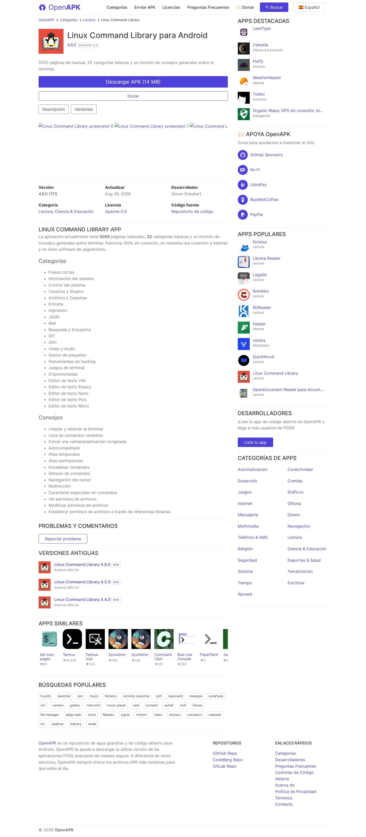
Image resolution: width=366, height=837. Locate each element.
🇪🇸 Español (309, 7)
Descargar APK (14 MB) (133, 82)
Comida (295, 480)
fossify (45, 696)
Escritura (296, 582)
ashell (169, 705)
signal (125, 715)
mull (183, 705)
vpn (80, 696)
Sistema (245, 571)
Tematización (300, 571)
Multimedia (248, 526)
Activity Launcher (136, 696)
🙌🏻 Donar (245, 7)
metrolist (93, 705)
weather (58, 724)
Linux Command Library (112, 35)
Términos (283, 797)
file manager (49, 715)
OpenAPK (46, 20)
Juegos (244, 492)
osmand (152, 705)
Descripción (53, 109)
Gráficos (296, 492)
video (158, 715)
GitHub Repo (225, 753)
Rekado (108, 715)
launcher (64, 696)
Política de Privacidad (295, 791)
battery (75, 724)
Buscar (276, 7)
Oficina (294, 503)
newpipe (195, 696)
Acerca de (284, 785)
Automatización (252, 469)
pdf (159, 696)
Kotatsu (111, 696)
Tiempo (245, 582)
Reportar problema (63, 538)
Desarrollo (247, 480)
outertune (216, 696)
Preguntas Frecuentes (208, 7)
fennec (198, 705)
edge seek (73, 715)
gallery (75, 705)
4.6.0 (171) (48, 193)
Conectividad (300, 469)
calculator (194, 715)
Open (64, 7)
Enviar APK (144, 7)
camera (57, 705)
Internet (245, 503)
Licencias (171, 7)
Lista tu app (255, 442)
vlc (42, 724)
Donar (133, 96)
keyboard (176, 696)
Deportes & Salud (304, 560)
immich (141, 715)
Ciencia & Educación (74, 211)
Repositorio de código (192, 211)
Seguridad (247, 560)
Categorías (117, 7)
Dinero (294, 514)
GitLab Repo (225, 766)
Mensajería (248, 514)
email (92, 724)
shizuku (175, 715)
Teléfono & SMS (253, 537)
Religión (245, 548)
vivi (42, 705)
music (94, 696)
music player (116, 705)
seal (136, 705)
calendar (215, 715)
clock (92, 715)
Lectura (89, 20)
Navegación (299, 526)
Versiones (84, 109)
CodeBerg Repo (228, 759)
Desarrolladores (290, 759)
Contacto (284, 804)
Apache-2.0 (116, 211)
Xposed (245, 593)
